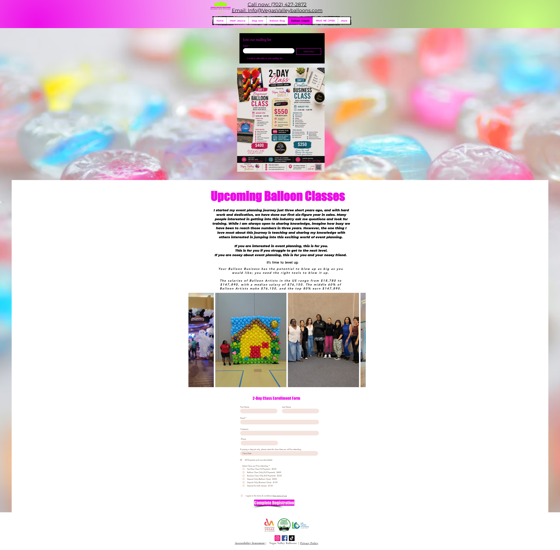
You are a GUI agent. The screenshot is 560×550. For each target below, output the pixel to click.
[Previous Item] (193, 340)
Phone (243, 439)
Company (244, 429)
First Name (244, 407)
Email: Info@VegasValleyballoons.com (277, 10)
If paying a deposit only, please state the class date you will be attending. (271, 449)
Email (246, 46)
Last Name (286, 407)
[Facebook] (284, 538)
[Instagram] (277, 538)
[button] (325, 20)
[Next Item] (360, 340)
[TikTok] (292, 538)
